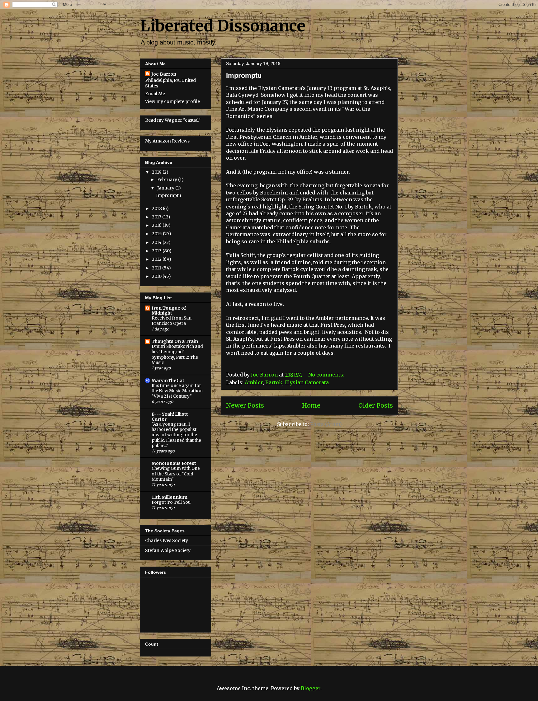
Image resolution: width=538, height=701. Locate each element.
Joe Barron (163, 74)
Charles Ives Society (166, 540)
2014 (157, 242)
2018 (157, 208)
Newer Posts (245, 405)
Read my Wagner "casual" (173, 120)
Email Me (155, 93)
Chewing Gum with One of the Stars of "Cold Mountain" (176, 474)
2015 (157, 233)
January (166, 188)
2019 (157, 172)
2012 (157, 259)
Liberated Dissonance (222, 26)
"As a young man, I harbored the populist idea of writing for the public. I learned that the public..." (176, 435)
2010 (157, 276)
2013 (157, 251)
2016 (157, 225)
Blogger (310, 688)
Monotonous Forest (174, 463)
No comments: (327, 375)
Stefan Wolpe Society (168, 550)
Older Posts (375, 405)
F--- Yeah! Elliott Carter (170, 416)
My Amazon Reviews (167, 141)
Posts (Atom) (326, 424)
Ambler (254, 382)
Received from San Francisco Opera (171, 320)
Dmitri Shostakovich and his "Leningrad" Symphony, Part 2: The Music (177, 354)
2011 (157, 268)
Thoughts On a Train (175, 341)
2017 (157, 217)
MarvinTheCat (168, 380)
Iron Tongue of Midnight (169, 310)
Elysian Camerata (307, 382)
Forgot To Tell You (171, 502)
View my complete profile (172, 101)
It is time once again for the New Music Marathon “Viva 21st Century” (177, 391)
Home (311, 405)
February (167, 179)
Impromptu (244, 75)
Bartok (273, 382)
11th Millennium (169, 497)
